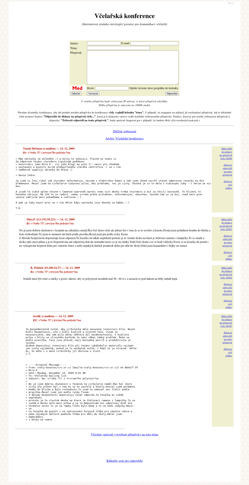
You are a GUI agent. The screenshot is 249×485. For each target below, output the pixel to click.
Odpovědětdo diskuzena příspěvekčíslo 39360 (225, 153)
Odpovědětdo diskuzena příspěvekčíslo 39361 (225, 224)
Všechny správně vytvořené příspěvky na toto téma (124, 434)
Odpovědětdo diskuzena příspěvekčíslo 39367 (225, 321)
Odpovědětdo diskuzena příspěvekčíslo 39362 (225, 272)
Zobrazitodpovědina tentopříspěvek (227, 169)
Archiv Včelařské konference (124, 138)
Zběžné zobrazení (124, 131)
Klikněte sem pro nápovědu (124, 460)
